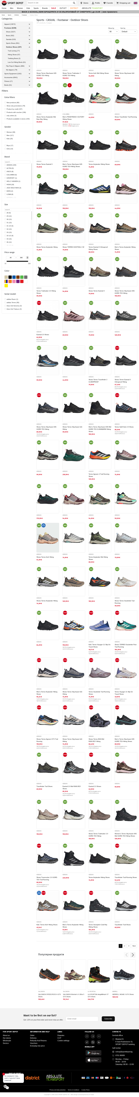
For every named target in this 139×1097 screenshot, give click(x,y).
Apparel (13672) (10, 24)
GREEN (22, 277)
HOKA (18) (10, 184)
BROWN (18, 277)
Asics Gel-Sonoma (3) (14, 306)
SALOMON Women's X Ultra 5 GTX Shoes (73, 995)
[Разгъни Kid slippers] (29, 70)
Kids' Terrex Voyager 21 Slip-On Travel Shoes (99, 646)
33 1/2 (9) (10, 235)
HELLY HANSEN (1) (13, 181)
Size (6, 204)
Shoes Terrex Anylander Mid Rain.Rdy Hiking (46, 118)
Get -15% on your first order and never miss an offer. (43, 1017)
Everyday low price (37, 1046)
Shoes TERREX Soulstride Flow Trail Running (126, 646)
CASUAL (16, 15)
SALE (53, 8)
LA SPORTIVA (92, 991)
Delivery (33, 1038)
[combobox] (52, 3)
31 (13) (9, 222)
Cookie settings (63, 1041)
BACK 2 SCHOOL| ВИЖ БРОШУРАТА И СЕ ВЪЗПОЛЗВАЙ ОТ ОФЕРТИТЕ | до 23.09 (61, 12)
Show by (113, 28)
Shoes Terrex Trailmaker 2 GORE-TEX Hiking (72, 74)
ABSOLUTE (92, 8)
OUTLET (63, 8)
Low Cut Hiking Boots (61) (17, 62)
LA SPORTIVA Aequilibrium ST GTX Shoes (98, 995)
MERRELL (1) (11, 197)
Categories (7, 18)
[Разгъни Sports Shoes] (29, 43)
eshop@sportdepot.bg (123, 1052)
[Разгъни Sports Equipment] (29, 74)
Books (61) (8, 85)
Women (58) (11, 132)
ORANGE (10, 281)
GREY (25, 277)
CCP (59, 1038)
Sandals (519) (11, 39)
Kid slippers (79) (11, 70)
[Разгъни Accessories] (29, 77)
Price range (9, 252)
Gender (7, 127)
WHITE (25, 281)
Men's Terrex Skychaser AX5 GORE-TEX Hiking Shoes (72, 165)
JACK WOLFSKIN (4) (14, 188)
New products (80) (13, 102)
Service (6, 1043)
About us (6, 1035)
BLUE (14, 277)
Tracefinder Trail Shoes (44, 786)
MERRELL (115, 991)
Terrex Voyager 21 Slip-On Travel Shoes (124, 693)
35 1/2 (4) (10, 245)
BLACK (10, 277)
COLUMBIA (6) (12, 175)
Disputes (60, 1035)
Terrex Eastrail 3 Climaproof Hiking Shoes (98, 248)
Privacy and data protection (58, 1090)
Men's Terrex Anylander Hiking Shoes (125, 248)
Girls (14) (10, 149)
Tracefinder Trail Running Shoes (126, 877)
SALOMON (41, 991)
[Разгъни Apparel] (29, 24)
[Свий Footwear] (29, 28)
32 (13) (9, 229)
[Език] (135, 3)
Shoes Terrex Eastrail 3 (44, 164)
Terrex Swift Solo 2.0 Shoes (124, 427)
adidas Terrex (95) (13, 302)
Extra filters (9, 97)
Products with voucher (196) (16, 112)
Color (6, 271)
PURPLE (18, 281)
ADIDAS (38, 70)
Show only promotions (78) (16, 106)
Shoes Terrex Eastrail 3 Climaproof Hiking (123, 381)
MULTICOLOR (6, 281)
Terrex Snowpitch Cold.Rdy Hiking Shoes (98, 926)
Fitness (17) (8, 81)
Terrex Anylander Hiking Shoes (99, 164)
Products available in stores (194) (18, 119)
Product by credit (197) (14, 109)
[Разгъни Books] (29, 85)
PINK (14, 281)
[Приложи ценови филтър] (27, 257)
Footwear (24, 15)
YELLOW (6, 285)
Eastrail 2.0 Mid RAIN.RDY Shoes (72, 787)
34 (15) (9, 239)
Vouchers (33, 1043)
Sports (36, 8)
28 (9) (9, 213)
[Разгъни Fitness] (29, 81)
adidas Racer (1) (12, 299)
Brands (45, 8)
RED (22, 281)
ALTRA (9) (10, 168)
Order (32, 1035)
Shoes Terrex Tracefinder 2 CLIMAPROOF (98, 381)
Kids (28, 8)
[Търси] (74, 3)
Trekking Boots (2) (14, 58)
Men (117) (10, 135)
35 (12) (9, 242)
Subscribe (108, 1019)
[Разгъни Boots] (29, 36)
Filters (5, 90)
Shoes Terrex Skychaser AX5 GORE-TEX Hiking (46, 74)
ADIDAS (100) (11, 165)
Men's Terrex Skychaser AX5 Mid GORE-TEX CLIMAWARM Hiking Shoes (100, 429)
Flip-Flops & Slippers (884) (15, 66)
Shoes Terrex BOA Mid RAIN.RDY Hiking (96, 740)
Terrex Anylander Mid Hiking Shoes (98, 558)
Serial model (10, 294)
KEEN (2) (10, 191)
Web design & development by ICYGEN (82, 1094)
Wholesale (7, 1041)
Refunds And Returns (38, 1041)
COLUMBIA (66, 114)
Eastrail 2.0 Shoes (42, 334)
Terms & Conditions (73, 1090)
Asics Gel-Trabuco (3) (14, 309)
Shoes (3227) (10, 32)
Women (20, 8)
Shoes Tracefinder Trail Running (126, 117)
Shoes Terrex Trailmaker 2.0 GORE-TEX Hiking (98, 835)
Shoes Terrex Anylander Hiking (47, 247)
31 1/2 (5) (10, 226)
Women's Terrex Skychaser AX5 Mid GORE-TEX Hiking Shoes (126, 835)
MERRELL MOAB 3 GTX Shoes (123, 994)
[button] (126, 955)
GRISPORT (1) (12, 178)
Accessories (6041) (11, 77)
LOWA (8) (10, 194)
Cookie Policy (85, 1090)
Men (11, 8)
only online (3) (11, 115)
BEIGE (6, 277)
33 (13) (9, 232)
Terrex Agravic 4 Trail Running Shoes (99, 475)
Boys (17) (10, 145)
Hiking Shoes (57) (14, 54)
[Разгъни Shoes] (29, 32)
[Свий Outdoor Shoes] (29, 47)
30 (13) (9, 219)
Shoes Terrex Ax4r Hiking (45, 557)
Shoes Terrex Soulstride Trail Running (124, 602)
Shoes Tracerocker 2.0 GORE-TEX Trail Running (47, 878)
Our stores (7, 1038)
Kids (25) (10, 139)
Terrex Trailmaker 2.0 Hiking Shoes (46, 292)
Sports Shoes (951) (12, 43)
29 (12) (9, 216)
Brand (7, 157)
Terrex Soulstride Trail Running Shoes (99, 693)
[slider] (5, 261)
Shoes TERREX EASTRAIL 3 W (73, 247)
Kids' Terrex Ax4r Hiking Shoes (46, 925)
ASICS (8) (10, 171)
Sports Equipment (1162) (13, 73)
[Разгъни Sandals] (29, 39)
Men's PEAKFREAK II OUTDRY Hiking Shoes (73, 118)
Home (4, 8)
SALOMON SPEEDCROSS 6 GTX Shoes (49, 995)
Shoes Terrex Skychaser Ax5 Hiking (124, 74)
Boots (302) (10, 35)
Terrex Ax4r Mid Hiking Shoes (99, 73)
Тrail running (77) (14, 51)
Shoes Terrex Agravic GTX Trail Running (47, 740)
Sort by (122, 28)
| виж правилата (109, 12)
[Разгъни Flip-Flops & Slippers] (29, 66)
